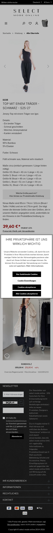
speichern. (21, 266)
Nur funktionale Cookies (27, 274)
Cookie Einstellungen (27, 281)
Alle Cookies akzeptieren (27, 293)
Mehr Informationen (34, 266)
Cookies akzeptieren (27, 287)
